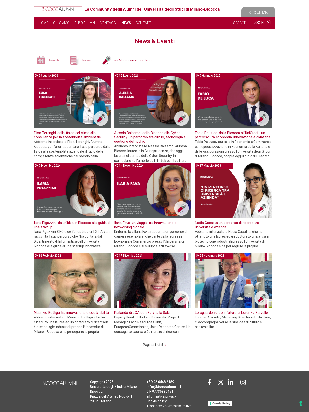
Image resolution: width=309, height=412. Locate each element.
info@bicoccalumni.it (164, 387)
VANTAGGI (108, 23)
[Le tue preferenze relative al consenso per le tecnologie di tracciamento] (300, 403)
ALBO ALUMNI (85, 23)
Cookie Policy (221, 403)
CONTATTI (144, 23)
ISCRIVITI (239, 23)
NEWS (126, 23)
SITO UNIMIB (258, 12)
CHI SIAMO (61, 23)
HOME (43, 23)
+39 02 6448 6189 (160, 382)
